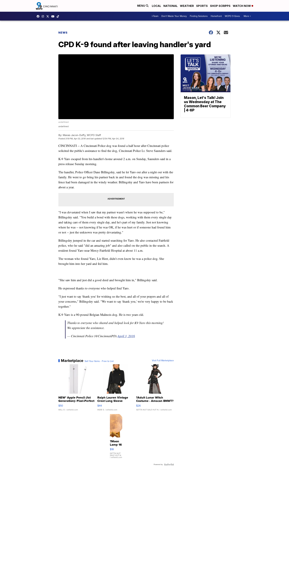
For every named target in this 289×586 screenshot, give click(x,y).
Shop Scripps (220, 6)
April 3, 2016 (126, 336)
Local (156, 6)
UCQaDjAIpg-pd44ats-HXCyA (53, 16)
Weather (187, 6)
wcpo (48, 16)
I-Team (155, 16)
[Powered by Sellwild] (169, 464)
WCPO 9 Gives (232, 16)
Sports (202, 6)
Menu (141, 5)
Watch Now (242, 6)
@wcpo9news (59, 16)
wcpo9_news (44, 16)
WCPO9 (39, 16)
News (63, 32)
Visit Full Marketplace (163, 360)
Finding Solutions (199, 16)
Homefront (216, 16)
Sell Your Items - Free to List (99, 361)
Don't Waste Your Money (174, 16)
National (170, 6)
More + (247, 16)
